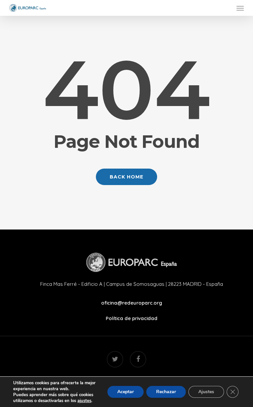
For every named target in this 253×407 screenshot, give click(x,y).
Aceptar (125, 392)
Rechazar (166, 392)
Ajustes (206, 392)
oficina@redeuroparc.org (131, 303)
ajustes (84, 401)
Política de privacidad (131, 318)
